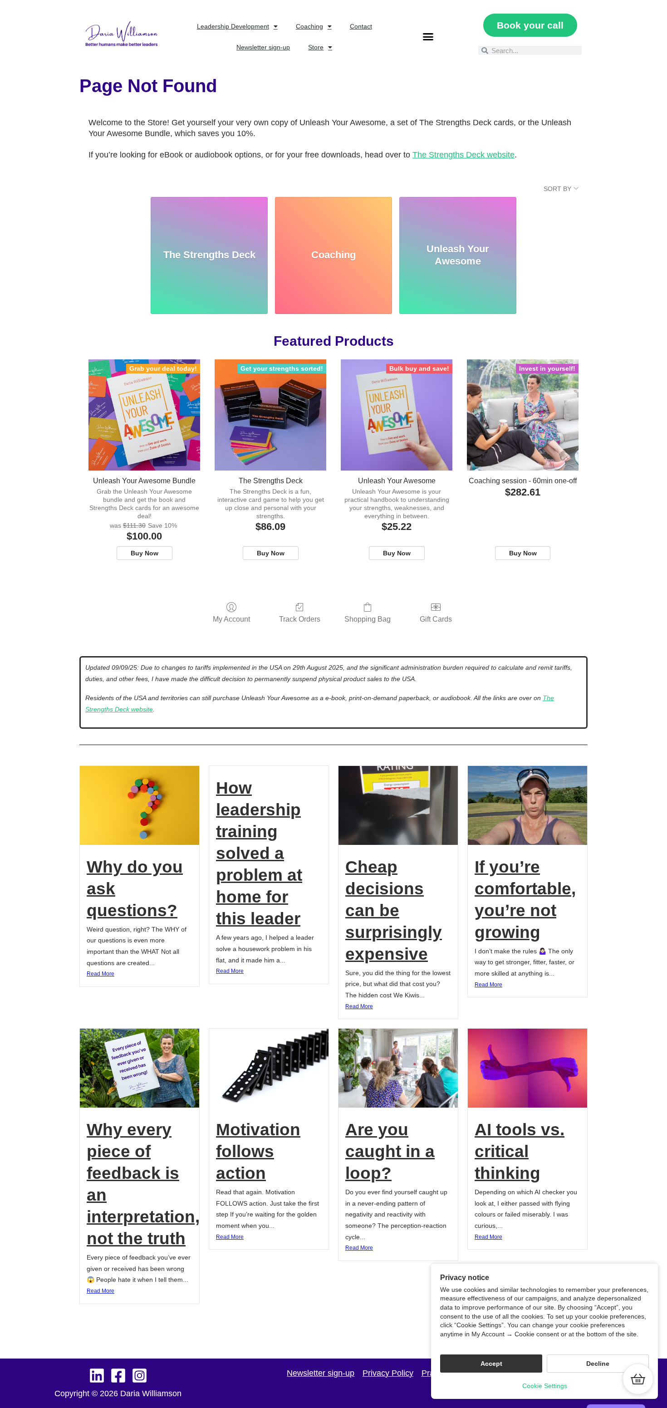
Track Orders (299, 619)
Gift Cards (436, 619)
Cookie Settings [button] (544, 1385)
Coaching (309, 26)
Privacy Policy (388, 1373)
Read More (100, 974)
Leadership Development (233, 26)
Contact (361, 26)
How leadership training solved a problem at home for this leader (259, 853)
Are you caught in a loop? (390, 1151)
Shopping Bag (367, 619)
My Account (231, 619)
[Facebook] (118, 1375)
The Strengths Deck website (463, 154)
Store (316, 47)
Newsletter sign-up (263, 47)
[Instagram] (139, 1375)
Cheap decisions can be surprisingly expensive (393, 910)
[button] (427, 36)
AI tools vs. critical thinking (519, 1151)
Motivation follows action (258, 1151)
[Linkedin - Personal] (97, 1375)
